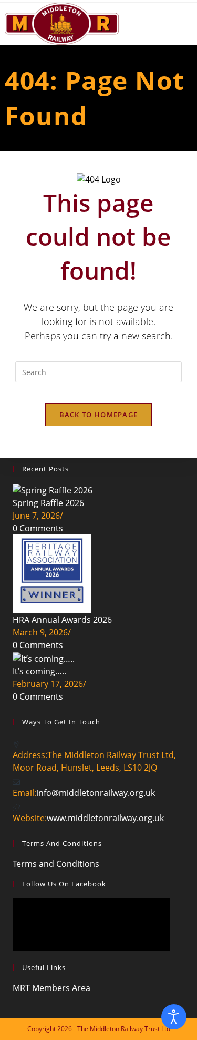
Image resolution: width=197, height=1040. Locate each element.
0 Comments (38, 528)
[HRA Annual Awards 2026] (52, 573)
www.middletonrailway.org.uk (105, 818)
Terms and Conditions (56, 864)
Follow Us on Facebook (64, 883)
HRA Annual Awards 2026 (62, 619)
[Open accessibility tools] (173, 1016)
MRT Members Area (51, 988)
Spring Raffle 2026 (48, 503)
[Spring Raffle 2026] (52, 489)
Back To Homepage (98, 414)
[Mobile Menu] (188, 21)
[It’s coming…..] (44, 657)
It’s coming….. (39, 671)
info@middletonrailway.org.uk (95, 793)
